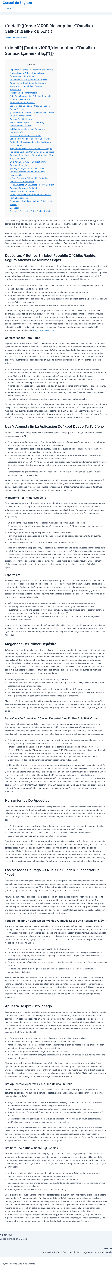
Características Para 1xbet (22, 76)
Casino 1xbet (16, 145)
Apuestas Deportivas (19, 165)
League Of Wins (17, 132)
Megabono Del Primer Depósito (24, 93)
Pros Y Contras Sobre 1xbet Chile (25, 135)
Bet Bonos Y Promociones (22, 191)
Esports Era (15, 89)
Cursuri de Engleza (17, 3)
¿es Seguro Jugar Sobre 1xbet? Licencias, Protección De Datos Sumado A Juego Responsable (29, 171)
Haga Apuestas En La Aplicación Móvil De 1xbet (32, 185)
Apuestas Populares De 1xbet (23, 188)
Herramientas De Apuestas (22, 102)
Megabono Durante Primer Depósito (26, 86)
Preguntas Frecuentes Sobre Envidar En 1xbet (31, 211)
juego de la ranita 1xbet (44, 330)
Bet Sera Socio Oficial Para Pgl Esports (27, 129)
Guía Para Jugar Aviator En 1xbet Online (28, 162)
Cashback (14, 208)
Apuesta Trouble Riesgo (21, 119)
